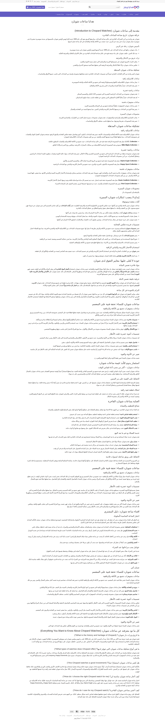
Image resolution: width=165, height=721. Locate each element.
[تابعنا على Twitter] (28, 1)
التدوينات (68, 1)
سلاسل (93, 14)
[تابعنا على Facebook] (32, 1)
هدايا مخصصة (60, 14)
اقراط (99, 14)
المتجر (136, 14)
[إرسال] (89, 7)
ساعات (131, 14)
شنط (118, 14)
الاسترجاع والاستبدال (53, 1)
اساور (111, 14)
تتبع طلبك (62, 1)
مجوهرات (76, 14)
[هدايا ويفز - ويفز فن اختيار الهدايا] (131, 7)
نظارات (124, 14)
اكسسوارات (69, 14)
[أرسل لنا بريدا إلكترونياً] (26, 1)
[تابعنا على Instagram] (30, 1)
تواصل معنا (37, 1)
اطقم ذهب (85, 14)
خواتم (105, 14)
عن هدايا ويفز (75, 1)
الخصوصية (43, 1)
